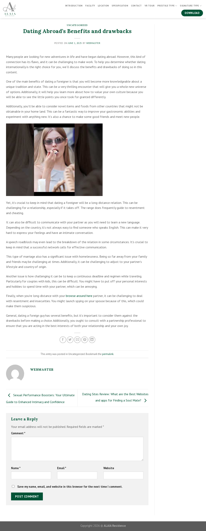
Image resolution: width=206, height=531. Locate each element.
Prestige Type (165, 5)
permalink (107, 354)
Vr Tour (150, 5)
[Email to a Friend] (77, 339)
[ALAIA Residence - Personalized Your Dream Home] (22, 9)
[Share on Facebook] (63, 339)
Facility (90, 5)
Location (103, 5)
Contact (136, 5)
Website (108, 468)
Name (16, 468)
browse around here (79, 296)
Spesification (120, 5)
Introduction (74, 5)
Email (61, 468)
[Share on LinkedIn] (92, 339)
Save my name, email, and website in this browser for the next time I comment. (70, 486)
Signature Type (189, 5)
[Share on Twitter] (70, 339)
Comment (18, 433)
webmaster (93, 43)
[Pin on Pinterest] (84, 339)
